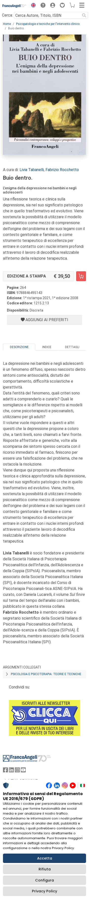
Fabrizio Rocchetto (62, 169)
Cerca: (7, 15)
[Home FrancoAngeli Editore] (14, 6)
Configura (44, 880)
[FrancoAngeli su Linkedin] (11, 771)
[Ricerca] (84, 15)
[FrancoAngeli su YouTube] (23, 771)
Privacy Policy (44, 891)
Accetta (44, 858)
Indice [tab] (46, 347)
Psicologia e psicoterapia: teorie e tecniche (46, 674)
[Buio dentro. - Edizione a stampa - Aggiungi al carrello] (81, 276)
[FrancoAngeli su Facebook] (5, 771)
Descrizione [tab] (19, 347)
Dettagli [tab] (72, 347)
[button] (32, 5)
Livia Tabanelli (32, 169)
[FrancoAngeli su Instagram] (17, 771)
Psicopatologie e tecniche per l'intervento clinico (48, 24)
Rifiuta (45, 869)
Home (7, 24)
